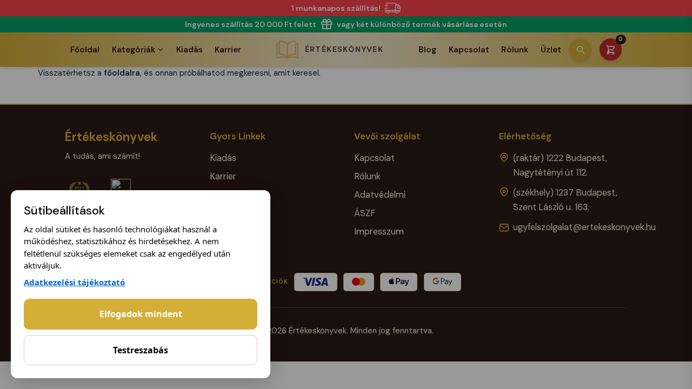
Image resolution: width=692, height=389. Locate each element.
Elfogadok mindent (140, 314)
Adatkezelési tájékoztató (74, 282)
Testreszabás (140, 350)
